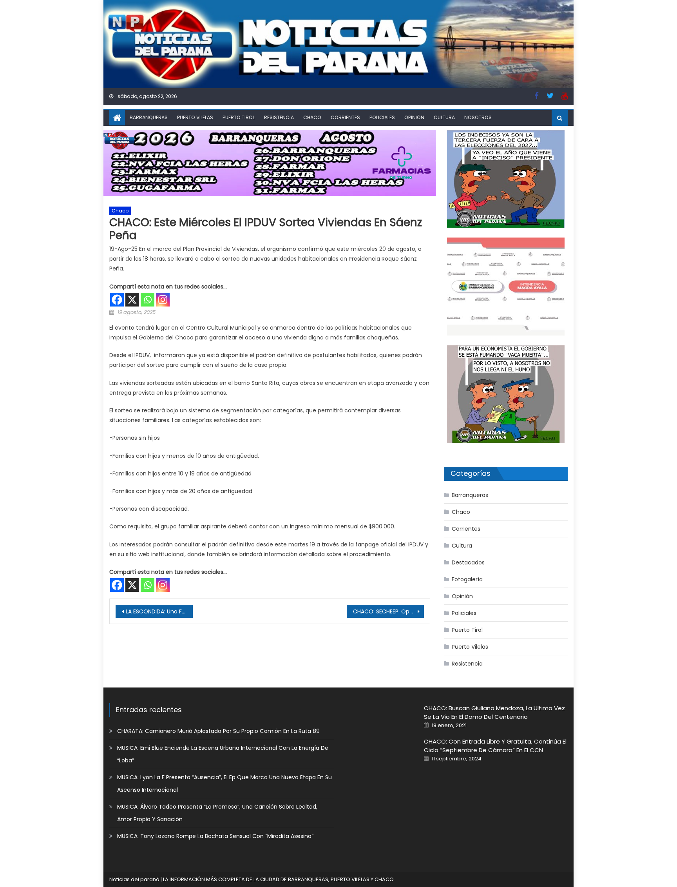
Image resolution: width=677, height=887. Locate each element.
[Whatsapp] (147, 300)
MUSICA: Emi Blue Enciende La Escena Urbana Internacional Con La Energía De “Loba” (222, 754)
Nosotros (478, 117)
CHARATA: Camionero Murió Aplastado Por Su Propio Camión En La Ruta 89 (218, 731)
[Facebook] (117, 300)
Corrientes (345, 117)
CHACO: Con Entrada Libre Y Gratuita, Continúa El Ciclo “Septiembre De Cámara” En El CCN (495, 745)
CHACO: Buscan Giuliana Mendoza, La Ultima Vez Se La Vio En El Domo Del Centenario (494, 712)
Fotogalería (467, 579)
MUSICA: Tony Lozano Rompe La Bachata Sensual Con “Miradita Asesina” (215, 836)
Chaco (312, 117)
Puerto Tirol (239, 117)
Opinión (414, 117)
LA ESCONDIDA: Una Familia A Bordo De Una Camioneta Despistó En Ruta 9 (159, 611)
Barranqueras (149, 117)
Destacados (468, 562)
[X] (132, 300)
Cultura (444, 117)
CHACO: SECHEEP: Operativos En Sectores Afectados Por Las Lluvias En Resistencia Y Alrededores (388, 611)
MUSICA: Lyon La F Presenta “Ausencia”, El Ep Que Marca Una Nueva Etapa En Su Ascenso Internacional (224, 783)
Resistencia (279, 117)
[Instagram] (163, 300)
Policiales (382, 117)
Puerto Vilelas (195, 117)
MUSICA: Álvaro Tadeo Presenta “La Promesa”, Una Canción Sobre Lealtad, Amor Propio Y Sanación (217, 813)
